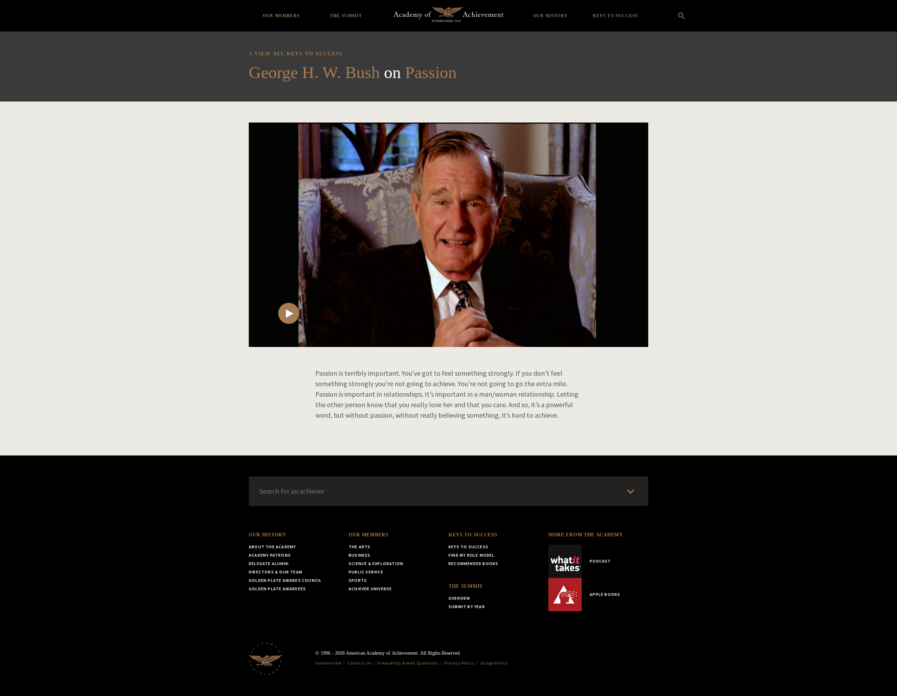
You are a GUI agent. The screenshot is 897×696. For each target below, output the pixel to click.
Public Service (366, 572)
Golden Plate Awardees (277, 588)
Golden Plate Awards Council (285, 580)
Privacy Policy (459, 663)
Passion (431, 72)
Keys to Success (615, 15)
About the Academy (272, 546)
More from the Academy (585, 534)
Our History (550, 15)
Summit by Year (466, 606)
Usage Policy (494, 663)
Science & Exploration (376, 563)
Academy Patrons (270, 555)
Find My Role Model (471, 555)
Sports (358, 580)
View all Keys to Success (299, 53)
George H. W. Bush (314, 72)
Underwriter (328, 663)
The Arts (360, 546)
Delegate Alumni (269, 563)
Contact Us (359, 663)
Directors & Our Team (275, 572)
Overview (459, 598)
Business (360, 555)
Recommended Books (473, 563)
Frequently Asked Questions (407, 663)
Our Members (281, 15)
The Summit (346, 15)
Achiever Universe (370, 588)
